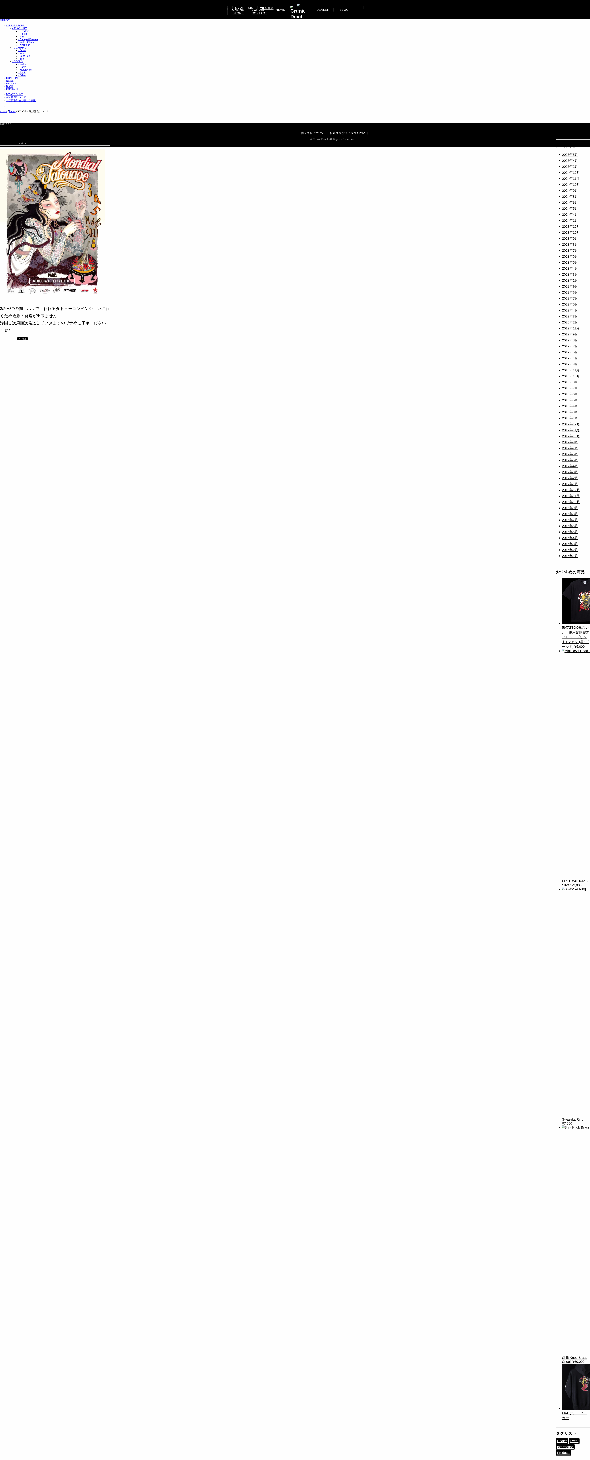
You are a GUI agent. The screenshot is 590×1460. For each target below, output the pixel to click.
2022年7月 (570, 298)
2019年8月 (570, 340)
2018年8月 (570, 382)
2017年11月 (571, 430)
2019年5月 (570, 352)
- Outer (22, 50)
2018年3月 (570, 412)
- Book (22, 72)
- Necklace (24, 45)
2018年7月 (570, 388)
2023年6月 (570, 256)
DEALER (323, 9)
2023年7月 (570, 250)
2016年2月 (570, 550)
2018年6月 (570, 394)
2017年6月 (570, 454)
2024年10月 (571, 185)
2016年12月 (571, 490)
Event (574, 1441)
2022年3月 (570, 316)
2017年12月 (571, 424)
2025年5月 (570, 155)
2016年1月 (570, 556)
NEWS (280, 9)
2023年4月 (570, 268)
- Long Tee (24, 56)
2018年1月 (570, 418)
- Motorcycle (25, 69)
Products (563, 1453)
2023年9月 (570, 238)
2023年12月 (571, 226)
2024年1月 (570, 220)
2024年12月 (571, 173)
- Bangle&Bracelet (28, 39)
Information (565, 1447)
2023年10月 (571, 232)
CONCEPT (12, 78)
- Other (22, 75)
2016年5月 (570, 532)
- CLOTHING (19, 47)
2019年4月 (570, 358)
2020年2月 (570, 322)
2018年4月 (570, 406)
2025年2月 (570, 167)
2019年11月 (571, 328)
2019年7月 (570, 346)
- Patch (22, 67)
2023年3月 (570, 274)
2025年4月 (570, 161)
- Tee (21, 58)
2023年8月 (570, 244)
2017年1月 (570, 484)
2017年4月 (570, 466)
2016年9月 (570, 508)
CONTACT (259, 13)
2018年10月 (571, 376)
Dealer (562, 1441)
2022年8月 (570, 292)
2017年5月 (570, 460)
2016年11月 (571, 496)
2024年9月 (570, 191)
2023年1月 (570, 280)
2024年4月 (570, 214)
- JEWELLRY (19, 28)
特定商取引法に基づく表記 (21, 100)
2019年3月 (570, 364)
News (12, 111)
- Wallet (22, 64)
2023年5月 (570, 262)
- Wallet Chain (26, 42)
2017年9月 (570, 442)
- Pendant (23, 31)
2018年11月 (571, 370)
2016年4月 (570, 538)
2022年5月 (570, 304)
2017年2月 (570, 478)
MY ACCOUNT (245, 8)
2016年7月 (570, 520)
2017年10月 (571, 436)
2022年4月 (570, 310)
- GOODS (17, 61)
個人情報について (16, 97)
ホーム (3, 111)
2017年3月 (570, 472)
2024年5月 (570, 208)
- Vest (21, 53)
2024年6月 (570, 202)
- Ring (21, 36)
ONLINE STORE (238, 11)
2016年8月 (570, 514)
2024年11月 (571, 179)
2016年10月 (571, 502)
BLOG (344, 9)
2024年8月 (570, 197)
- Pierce (22, 34)
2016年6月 (570, 526)
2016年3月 (570, 544)
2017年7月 (570, 448)
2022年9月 (570, 286)
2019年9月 (570, 334)
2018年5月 (570, 400)
